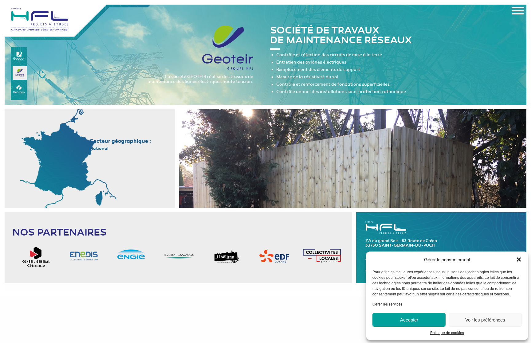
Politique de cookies (447, 332)
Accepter (409, 319)
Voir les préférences (485, 319)
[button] (519, 259)
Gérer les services (387, 303)
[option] (352, 158)
